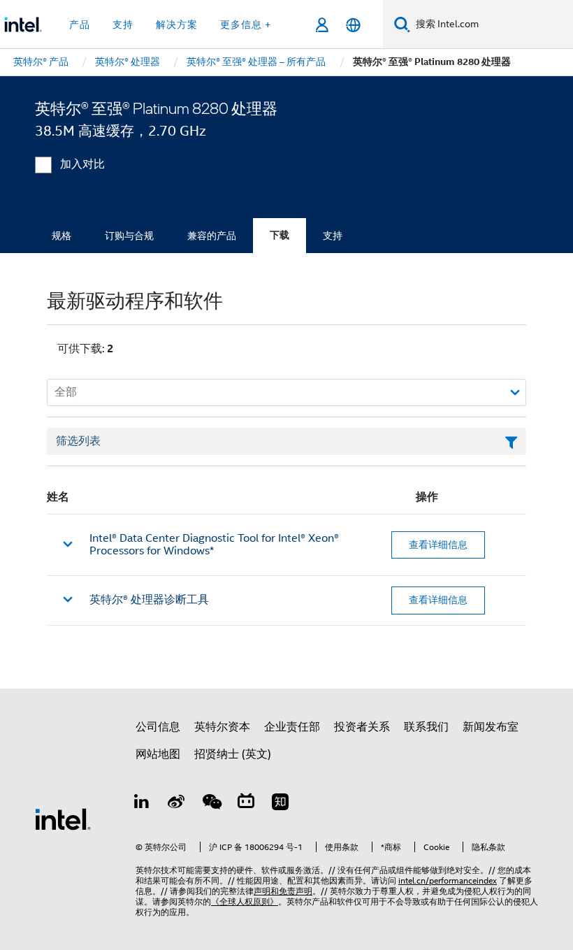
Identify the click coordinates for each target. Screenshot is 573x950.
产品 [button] (79, 24)
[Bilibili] (246, 803)
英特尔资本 (222, 727)
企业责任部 (292, 727)
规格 (61, 235)
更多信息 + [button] (245, 24)
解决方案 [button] (177, 24)
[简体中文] (353, 25)
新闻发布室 (490, 727)
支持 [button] (123, 24)
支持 (332, 235)
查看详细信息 (438, 544)
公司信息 (158, 727)
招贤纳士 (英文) (232, 754)
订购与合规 (129, 235)
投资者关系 (362, 727)
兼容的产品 (211, 235)
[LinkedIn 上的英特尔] (142, 803)
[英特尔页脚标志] (63, 819)
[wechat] (211, 803)
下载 (279, 235)
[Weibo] (177, 803)
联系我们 (426, 727)
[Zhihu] (280, 803)
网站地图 (158, 754)
